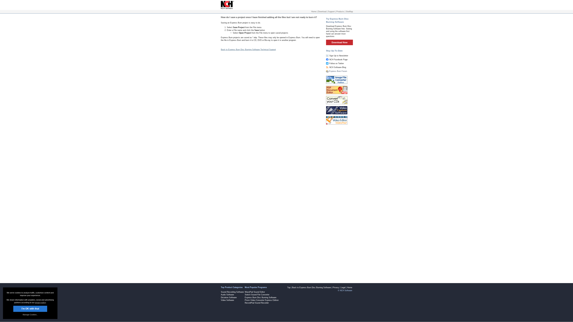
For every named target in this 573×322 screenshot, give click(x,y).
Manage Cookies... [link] (30, 315)
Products (340, 11)
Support (331, 11)
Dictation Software (229, 297)
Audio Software (227, 295)
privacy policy (40, 303)
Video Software (227, 300)
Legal (343, 287)
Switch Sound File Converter (257, 295)
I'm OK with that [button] (30, 308)
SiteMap (349, 11)
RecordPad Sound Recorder (257, 303)
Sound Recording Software (232, 292)
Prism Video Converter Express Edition (262, 300)
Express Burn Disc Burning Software (260, 297)
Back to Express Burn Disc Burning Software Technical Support (248, 49)
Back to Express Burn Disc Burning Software (311, 287)
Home (313, 11)
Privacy (336, 287)
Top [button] (288, 287)
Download (322, 11)
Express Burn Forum (338, 71)
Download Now (340, 42)
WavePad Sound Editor (255, 292)
